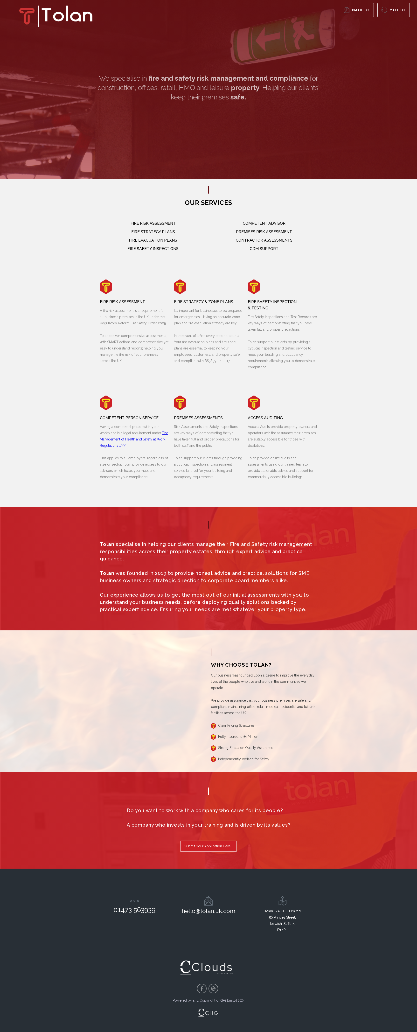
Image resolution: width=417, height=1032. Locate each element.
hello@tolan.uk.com (208, 911)
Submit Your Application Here (207, 846)
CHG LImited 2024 (232, 1000)
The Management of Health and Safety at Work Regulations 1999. (134, 439)
